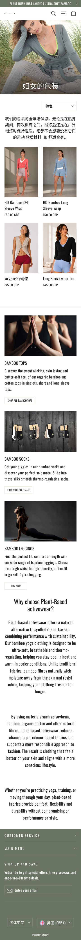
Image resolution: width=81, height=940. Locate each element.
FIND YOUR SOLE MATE (18, 490)
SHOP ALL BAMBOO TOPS (19, 400)
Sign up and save (21, 863)
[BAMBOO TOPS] (40, 335)
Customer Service (22, 835)
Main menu (14, 848)
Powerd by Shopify (40, 934)
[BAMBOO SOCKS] (40, 431)
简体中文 (17, 922)
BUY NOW (16, 586)
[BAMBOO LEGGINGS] (40, 521)
